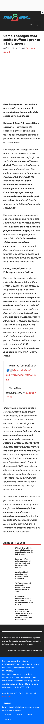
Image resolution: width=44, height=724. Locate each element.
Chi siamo (19, 714)
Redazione (8, 714)
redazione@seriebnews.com (30, 650)
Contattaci (6, 696)
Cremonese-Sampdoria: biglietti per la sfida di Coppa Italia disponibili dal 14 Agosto (24, 600)
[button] (31, 24)
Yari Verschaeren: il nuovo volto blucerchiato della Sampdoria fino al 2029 (23, 587)
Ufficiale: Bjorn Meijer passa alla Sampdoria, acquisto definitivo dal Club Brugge (24, 551)
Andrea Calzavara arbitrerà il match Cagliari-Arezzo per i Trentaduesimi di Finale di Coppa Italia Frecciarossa (23, 614)
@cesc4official (22, 370)
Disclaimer (8, 719)
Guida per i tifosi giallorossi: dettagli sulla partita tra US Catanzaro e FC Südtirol (22, 563)
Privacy (29, 714)
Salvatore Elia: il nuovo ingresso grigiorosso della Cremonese (21, 575)
